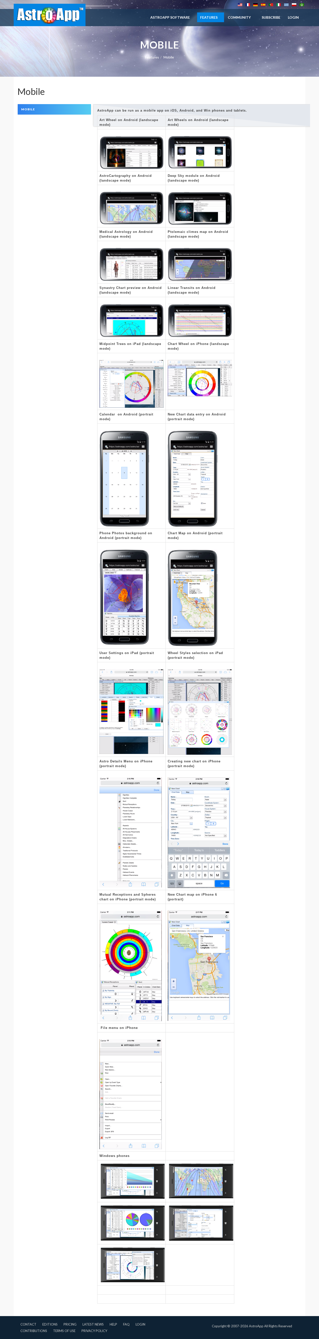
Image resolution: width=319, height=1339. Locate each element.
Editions (50, 1324)
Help (113, 1324)
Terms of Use (64, 1331)
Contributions (33, 1331)
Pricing (70, 1324)
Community (239, 17)
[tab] (54, 109)
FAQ (126, 1324)
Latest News (93, 1324)
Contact (28, 1324)
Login (140, 1324)
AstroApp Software (170, 17)
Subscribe (271, 17)
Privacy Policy (94, 1331)
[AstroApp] (49, 15)
